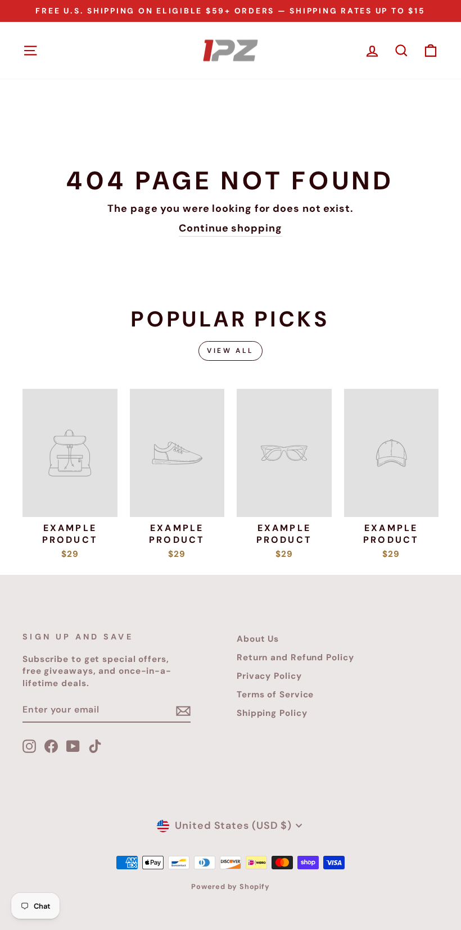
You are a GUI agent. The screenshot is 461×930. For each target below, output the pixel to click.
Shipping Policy (272, 713)
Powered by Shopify (230, 886)
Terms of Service (275, 694)
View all (230, 350)
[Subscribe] (183, 710)
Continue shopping (230, 228)
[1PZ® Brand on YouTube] (73, 746)
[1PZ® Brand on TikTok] (95, 746)
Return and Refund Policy (295, 657)
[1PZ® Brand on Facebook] (51, 746)
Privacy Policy (269, 676)
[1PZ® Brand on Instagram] (29, 746)
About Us (258, 639)
